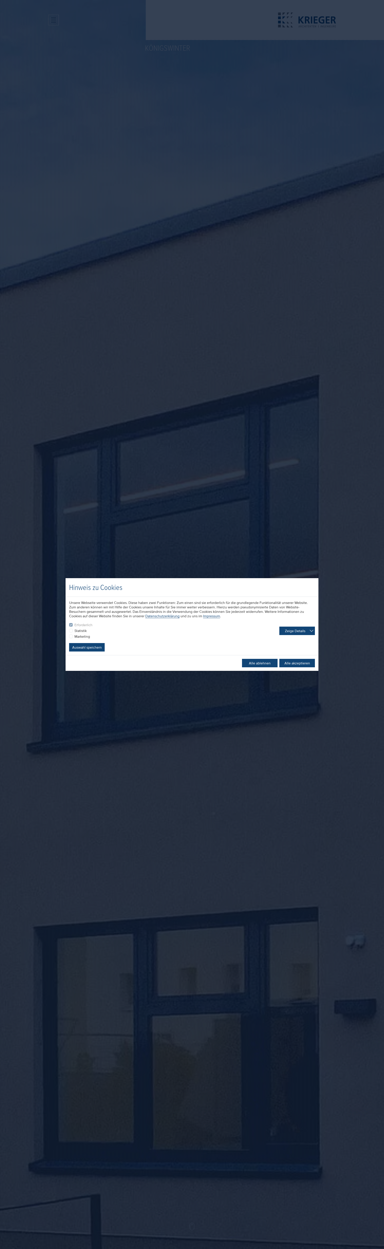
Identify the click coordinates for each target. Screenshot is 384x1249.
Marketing (82, 636)
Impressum (211, 616)
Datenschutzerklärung (162, 616)
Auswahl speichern (87, 647)
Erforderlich (83, 625)
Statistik (80, 631)
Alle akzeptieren (297, 663)
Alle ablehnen (260, 663)
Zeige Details (295, 631)
